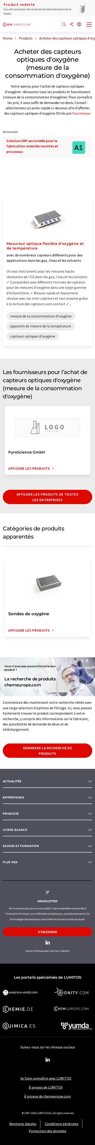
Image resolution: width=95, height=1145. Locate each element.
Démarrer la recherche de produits (47, 751)
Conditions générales (61, 1123)
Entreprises (13, 797)
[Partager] (71, 24)
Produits (11, 813)
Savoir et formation (21, 846)
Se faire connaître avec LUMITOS (45, 1078)
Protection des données (47, 1131)
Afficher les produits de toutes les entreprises (48, 497)
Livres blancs (15, 829)
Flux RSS (10, 862)
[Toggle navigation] (89, 25)
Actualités (12, 781)
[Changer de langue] (79, 24)
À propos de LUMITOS (46, 1087)
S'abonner (47, 931)
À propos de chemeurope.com (47, 1096)
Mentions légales (22, 1123)
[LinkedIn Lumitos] (47, 1059)
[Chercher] (64, 24)
